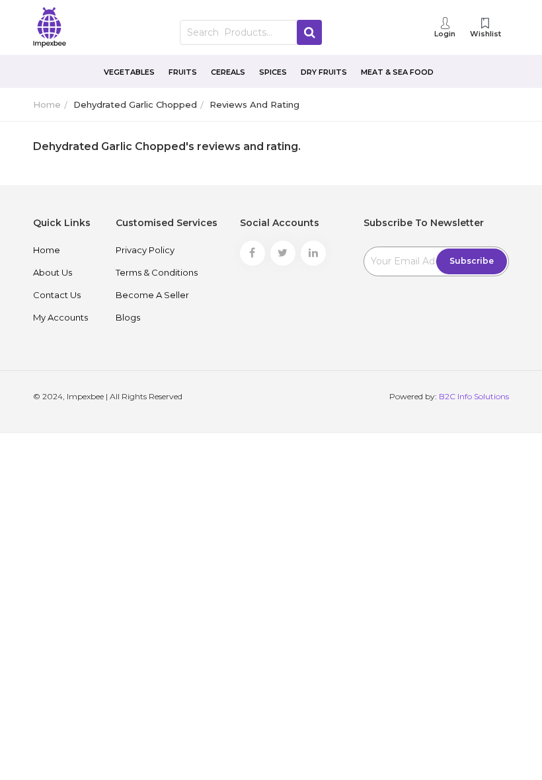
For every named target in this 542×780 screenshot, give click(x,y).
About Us (52, 272)
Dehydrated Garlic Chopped (135, 104)
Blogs (128, 317)
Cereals (228, 72)
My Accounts (60, 317)
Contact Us (57, 295)
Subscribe (471, 261)
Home (47, 104)
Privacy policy (145, 250)
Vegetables (129, 72)
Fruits (183, 72)
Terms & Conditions (157, 272)
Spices (273, 72)
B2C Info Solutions (474, 396)
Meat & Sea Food (397, 72)
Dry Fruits (324, 72)
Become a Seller (152, 295)
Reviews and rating (254, 104)
